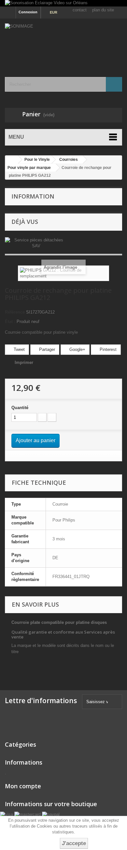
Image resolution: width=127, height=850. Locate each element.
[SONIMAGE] (63, 42)
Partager (46, 349)
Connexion (28, 12)
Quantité (19, 407)
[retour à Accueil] (12, 160)
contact (80, 9)
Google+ (76, 349)
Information (32, 196)
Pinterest (107, 349)
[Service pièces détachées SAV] (36, 242)
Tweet (18, 349)
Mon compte (23, 786)
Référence (15, 312)
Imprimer (24, 362)
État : (10, 321)
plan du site (103, 9)
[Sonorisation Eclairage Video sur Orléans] (63, 3)
